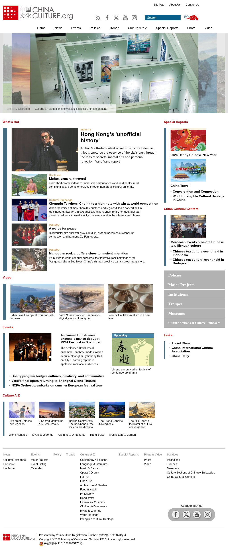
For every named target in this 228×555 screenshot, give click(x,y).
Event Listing (39, 464)
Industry (86, 129)
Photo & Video (153, 454)
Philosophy (87, 493)
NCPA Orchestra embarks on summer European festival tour (57, 385)
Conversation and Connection (196, 191)
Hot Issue (55, 175)
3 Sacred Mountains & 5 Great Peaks (51, 422)
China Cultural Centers (181, 209)
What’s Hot (11, 122)
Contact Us (192, 4)
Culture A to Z (137, 28)
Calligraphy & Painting (93, 459)
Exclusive (9, 464)
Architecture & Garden (122, 434)
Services (172, 454)
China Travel (180, 185)
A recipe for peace (62, 228)
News (58, 28)
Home (41, 28)
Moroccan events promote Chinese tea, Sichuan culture (197, 243)
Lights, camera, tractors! (67, 178)
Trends (114, 28)
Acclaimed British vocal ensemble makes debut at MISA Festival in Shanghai (80, 338)
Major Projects (181, 285)
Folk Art (84, 476)
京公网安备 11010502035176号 (63, 543)
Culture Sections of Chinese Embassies (194, 323)
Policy (57, 454)
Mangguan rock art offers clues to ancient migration (88, 253)
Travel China (181, 343)
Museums (176, 313)
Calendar (36, 468)
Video (208, 28)
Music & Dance (89, 468)
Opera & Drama (89, 472)
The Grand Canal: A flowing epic (111, 422)
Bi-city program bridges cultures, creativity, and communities (58, 376)
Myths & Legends (42, 434)
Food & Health (89, 489)
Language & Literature (93, 464)
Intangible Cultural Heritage (97, 519)
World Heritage (18, 434)
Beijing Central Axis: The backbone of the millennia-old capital (81, 424)
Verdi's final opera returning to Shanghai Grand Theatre (54, 380)
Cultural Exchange (60, 200)
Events (76, 28)
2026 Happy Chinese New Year (193, 155)
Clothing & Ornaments (71, 434)
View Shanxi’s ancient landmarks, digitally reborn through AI (79, 317)
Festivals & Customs (92, 502)
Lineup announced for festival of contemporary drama (131, 371)
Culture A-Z (11, 395)
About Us (175, 4)
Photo (191, 28)
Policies (95, 28)
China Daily (180, 356)
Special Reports (167, 28)
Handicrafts (97, 434)
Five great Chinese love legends (20, 422)
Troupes (175, 304)
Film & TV (86, 481)
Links (168, 335)
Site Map (159, 4)
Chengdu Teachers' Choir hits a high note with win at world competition (103, 203)
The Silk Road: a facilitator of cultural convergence (141, 424)
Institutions (178, 294)
